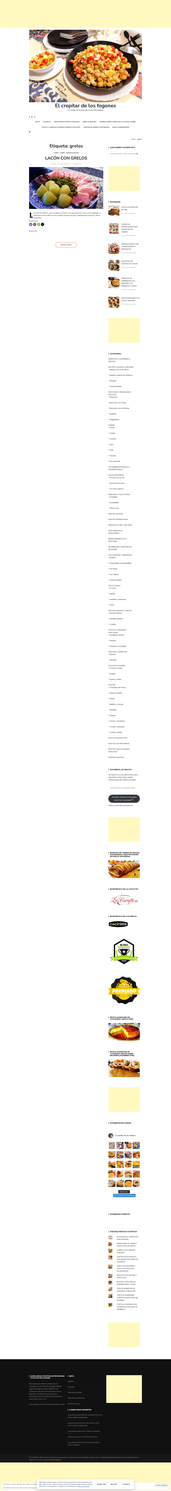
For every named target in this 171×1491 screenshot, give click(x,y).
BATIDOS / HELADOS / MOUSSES (120, 367)
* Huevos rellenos (115, 613)
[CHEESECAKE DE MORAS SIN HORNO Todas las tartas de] (120, 1145)
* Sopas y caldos (114, 679)
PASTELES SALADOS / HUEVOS (120, 610)
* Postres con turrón (116, 477)
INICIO (37, 122)
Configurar (126, 1484)
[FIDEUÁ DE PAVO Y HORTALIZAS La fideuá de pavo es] (128, 1183)
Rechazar (114, 1484)
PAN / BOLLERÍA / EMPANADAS (120, 555)
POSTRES (111, 685)
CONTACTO (47, 122)
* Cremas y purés (115, 668)
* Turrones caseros (116, 489)
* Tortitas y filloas (115, 732)
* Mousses (112, 381)
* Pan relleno (113, 574)
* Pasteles (112, 710)
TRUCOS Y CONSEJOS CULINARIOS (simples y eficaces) (61, 127)
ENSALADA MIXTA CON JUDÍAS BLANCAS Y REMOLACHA (130, 246)
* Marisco (112, 654)
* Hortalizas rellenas (116, 635)
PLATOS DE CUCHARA (116, 665)
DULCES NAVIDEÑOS (116, 475)
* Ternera (112, 456)
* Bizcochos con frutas (117, 403)
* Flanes (111, 699)
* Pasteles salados (115, 619)
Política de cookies (83, 1486)
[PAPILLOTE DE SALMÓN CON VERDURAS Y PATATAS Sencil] (128, 1154)
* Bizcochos (113, 397)
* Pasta (111, 605)
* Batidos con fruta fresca (118, 369)
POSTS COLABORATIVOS (117, 738)
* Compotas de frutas (117, 687)
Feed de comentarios (76, 1398)
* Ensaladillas (113, 502)
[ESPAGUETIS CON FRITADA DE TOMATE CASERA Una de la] (120, 1174)
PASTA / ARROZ (114, 585)
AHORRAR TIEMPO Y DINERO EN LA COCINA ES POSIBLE (118, 122)
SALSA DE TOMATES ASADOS (89, 1431)
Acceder (71, 1387)
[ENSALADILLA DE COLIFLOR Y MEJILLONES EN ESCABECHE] (136, 1145)
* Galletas (112, 414)
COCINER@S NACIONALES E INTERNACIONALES (119, 468)
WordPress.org (73, 1404)
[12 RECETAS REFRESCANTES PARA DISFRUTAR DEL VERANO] (111, 1145)
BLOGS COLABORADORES (120, 127)
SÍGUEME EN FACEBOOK (120, 1214)
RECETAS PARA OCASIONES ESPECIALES (119, 750)
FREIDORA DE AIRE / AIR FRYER (120, 525)
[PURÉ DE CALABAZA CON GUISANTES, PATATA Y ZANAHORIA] (111, 1174)
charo (70, 1423)
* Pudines (112, 715)
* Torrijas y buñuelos (116, 727)
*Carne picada (114, 461)
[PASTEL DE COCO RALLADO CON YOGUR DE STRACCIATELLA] (111, 1183)
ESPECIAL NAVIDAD (115, 514)
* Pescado (112, 660)
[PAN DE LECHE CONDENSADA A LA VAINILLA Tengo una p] (136, 1154)
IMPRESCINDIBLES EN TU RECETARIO (117, 540)
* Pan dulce (112, 569)
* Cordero (112, 439)
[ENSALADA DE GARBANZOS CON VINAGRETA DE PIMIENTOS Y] (128, 1145)
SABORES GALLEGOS (72, 153)
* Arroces (112, 588)
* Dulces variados (115, 693)
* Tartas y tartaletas (116, 721)
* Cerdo (56, 153)
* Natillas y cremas (115, 704)
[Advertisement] (59, 14)
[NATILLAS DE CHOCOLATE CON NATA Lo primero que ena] (111, 1164)
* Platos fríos (113, 508)
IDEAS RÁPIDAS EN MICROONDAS (115, 531)
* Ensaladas (113, 497)
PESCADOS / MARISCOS (117, 652)
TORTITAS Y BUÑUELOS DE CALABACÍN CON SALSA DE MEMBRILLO (127, 1306)
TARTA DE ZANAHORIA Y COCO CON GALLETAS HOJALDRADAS (126, 1268)
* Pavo (111, 444)
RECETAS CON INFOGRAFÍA (118, 743)
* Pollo (110, 450)
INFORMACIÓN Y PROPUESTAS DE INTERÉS (120, 548)
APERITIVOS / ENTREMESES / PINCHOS (119, 360)
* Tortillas (112, 624)
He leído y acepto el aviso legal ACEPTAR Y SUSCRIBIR (124, 798)
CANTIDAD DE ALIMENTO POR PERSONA (96, 127)
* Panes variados (115, 580)
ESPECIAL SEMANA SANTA (118, 519)
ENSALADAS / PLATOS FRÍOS (119, 494)
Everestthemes (55, 1460)
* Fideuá (111, 594)
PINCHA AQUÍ (59, 1404)
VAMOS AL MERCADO (89, 122)
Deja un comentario (129, 213)
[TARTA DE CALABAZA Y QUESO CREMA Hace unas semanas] (136, 1164)
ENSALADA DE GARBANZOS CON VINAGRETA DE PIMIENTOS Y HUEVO (129, 282)
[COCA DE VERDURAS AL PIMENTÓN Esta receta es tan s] (136, 1174)
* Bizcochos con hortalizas (118, 408)
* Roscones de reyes (116, 483)
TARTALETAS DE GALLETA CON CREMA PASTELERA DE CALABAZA (127, 1259)
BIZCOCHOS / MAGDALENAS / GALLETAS (119, 393)
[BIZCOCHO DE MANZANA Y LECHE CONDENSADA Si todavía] (111, 1154)
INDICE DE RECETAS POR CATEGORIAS (66, 122)
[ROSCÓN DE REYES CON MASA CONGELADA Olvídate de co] (136, 1183)
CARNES (62, 153)
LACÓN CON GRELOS (66, 158)
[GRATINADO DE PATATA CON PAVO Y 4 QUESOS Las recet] (120, 1183)
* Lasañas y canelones (117, 599)
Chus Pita (79, 163)
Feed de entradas (75, 1392)
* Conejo (111, 433)
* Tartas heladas (114, 386)
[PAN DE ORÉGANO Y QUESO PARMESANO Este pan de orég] (128, 1174)
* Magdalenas (113, 419)
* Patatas (112, 640)
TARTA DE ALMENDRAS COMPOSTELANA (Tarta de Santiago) (127, 1297)
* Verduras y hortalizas (117, 646)
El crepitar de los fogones (85, 105)
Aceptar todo (101, 1484)
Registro (71, 1381)
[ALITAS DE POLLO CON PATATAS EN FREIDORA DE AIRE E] (128, 1164)
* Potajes (111, 674)
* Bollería (112, 557)
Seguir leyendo (66, 245)
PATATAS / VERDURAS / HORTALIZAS (117, 631)
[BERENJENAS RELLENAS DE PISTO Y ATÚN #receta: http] (120, 1154)
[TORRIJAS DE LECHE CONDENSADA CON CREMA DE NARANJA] (120, 1164)
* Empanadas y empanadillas (119, 563)
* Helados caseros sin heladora (120, 375)
